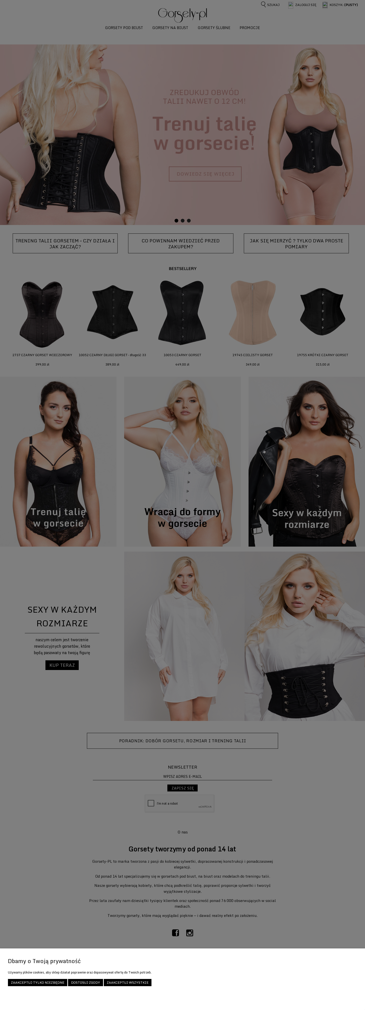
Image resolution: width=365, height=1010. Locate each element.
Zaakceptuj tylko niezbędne (37, 982)
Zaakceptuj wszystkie (127, 982)
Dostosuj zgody (85, 982)
